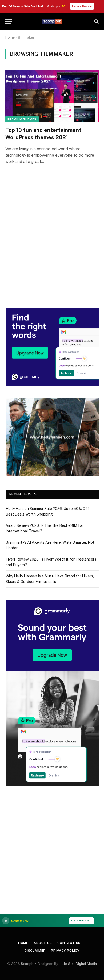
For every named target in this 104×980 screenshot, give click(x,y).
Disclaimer (35, 950)
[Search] (96, 22)
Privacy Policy (65, 950)
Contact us (69, 943)
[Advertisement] (52, 244)
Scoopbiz (28, 964)
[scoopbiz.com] (52, 21)
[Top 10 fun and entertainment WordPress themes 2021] (52, 96)
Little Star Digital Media (78, 964)
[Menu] (8, 22)
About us (43, 943)
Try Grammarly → (81, 920)
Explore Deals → (82, 6)
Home (10, 37)
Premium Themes (22, 119)
